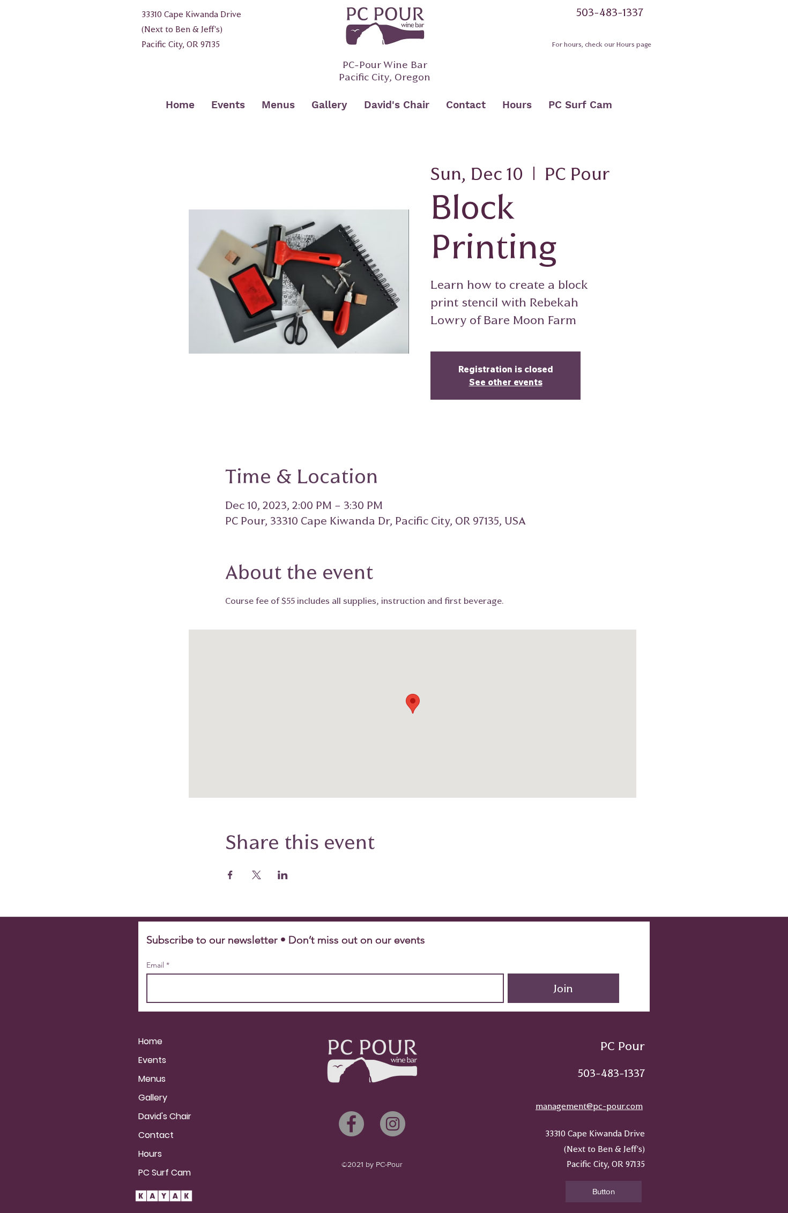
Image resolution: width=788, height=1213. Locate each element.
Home (150, 1041)
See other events (505, 382)
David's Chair (164, 1116)
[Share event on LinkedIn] (283, 875)
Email (156, 965)
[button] (604, 1191)
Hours (150, 1154)
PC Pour (622, 1046)
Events (152, 1060)
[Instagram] (392, 1123)
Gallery (152, 1097)
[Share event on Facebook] (230, 875)
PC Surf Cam (164, 1172)
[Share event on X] (256, 875)
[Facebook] (351, 1123)
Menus (152, 1079)
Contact (156, 1135)
